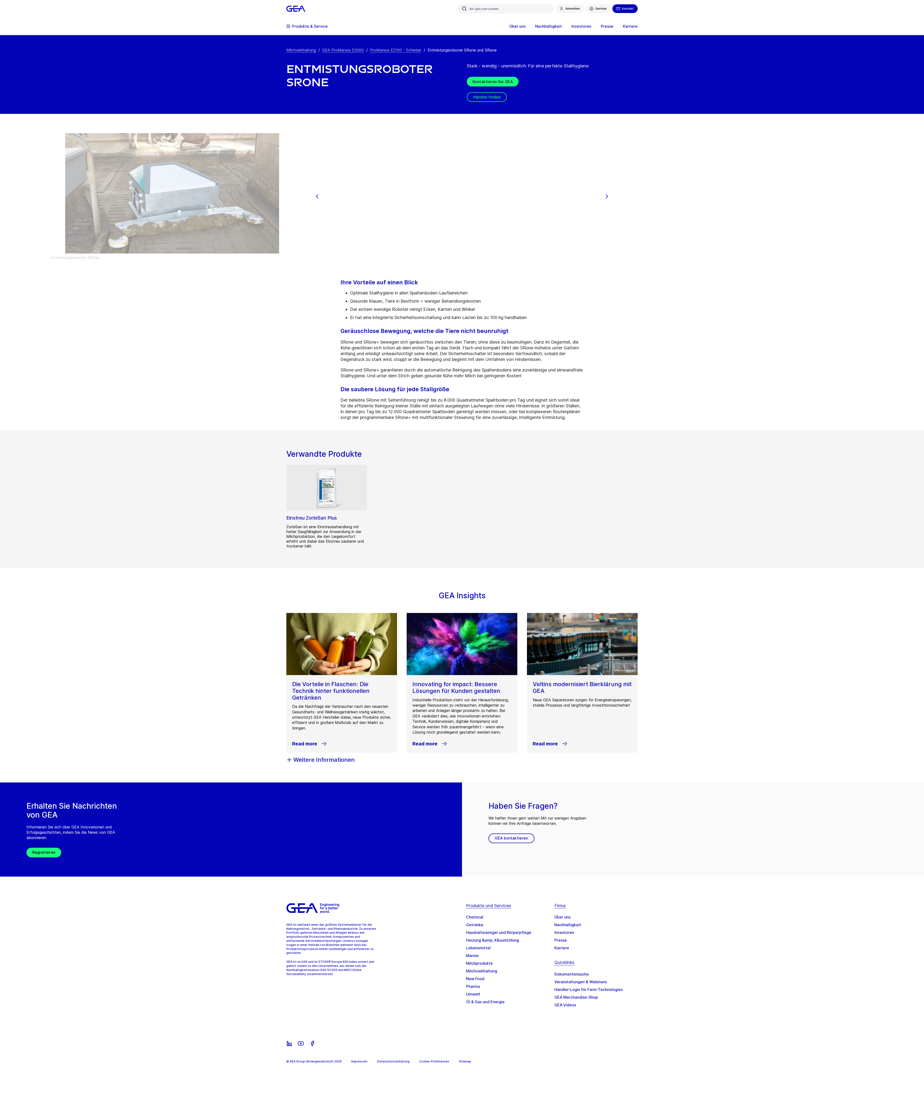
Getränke (474, 924)
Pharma (473, 986)
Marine (472, 955)
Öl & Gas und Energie (485, 1001)
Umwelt (473, 994)
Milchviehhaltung (301, 50)
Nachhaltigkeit (567, 924)
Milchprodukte (479, 963)
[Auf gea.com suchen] (464, 9)
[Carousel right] (607, 196)
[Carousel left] (317, 196)
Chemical (474, 917)
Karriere (561, 947)
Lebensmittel (478, 947)
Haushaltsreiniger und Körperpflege (498, 932)
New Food (475, 978)
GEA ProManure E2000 (343, 50)
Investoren (564, 932)
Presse (560, 940)
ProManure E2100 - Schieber (395, 50)
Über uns (562, 917)
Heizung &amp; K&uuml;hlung (492, 940)
